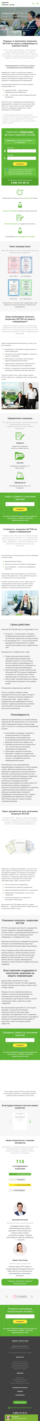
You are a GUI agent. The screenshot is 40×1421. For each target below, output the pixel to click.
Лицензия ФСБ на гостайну (20, 1379)
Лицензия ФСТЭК (20, 1381)
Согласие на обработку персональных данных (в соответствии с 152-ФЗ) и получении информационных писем (20, 518)
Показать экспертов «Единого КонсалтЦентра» (20, 1282)
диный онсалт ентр (7, 3)
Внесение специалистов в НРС (20, 1367)
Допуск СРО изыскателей (20, 1365)
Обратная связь (20, 1402)
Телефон (10, 155)
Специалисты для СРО (20, 1368)
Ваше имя (10, 148)
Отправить (20, 164)
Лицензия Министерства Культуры (20, 1383)
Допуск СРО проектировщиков (20, 1363)
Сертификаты (20, 1395)
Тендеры (20, 1391)
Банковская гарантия (20, 1387)
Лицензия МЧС (20, 1378)
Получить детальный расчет (21, 1408)
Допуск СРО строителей (20, 1362)
